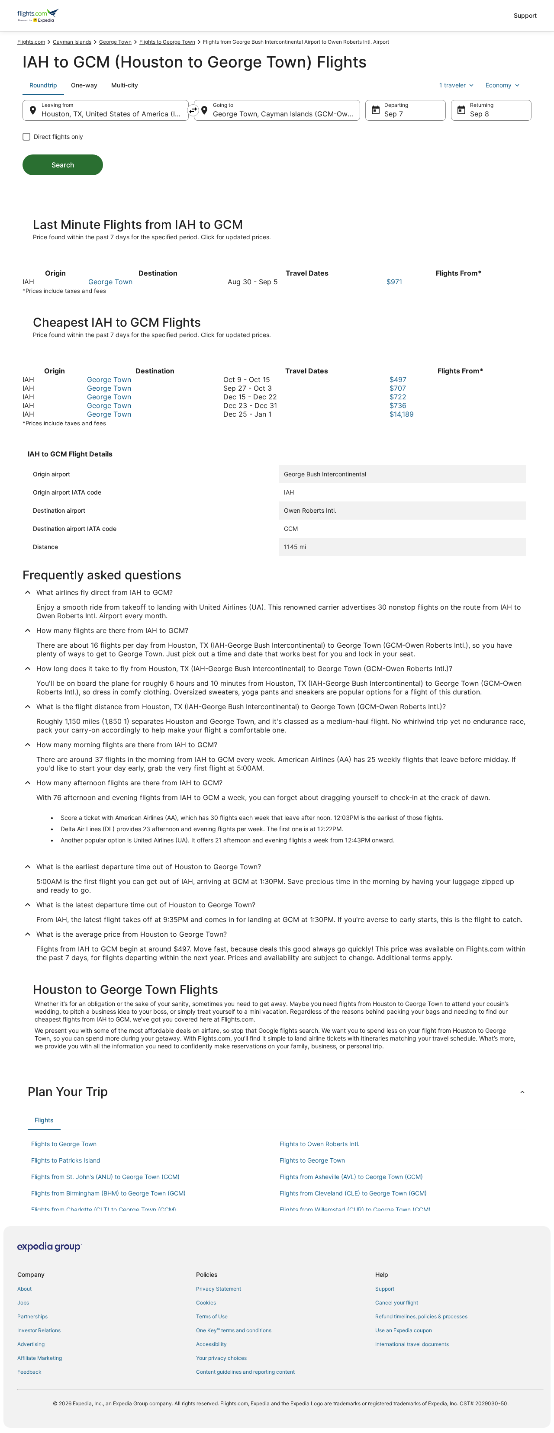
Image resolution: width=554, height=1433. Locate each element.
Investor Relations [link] (39, 1330)
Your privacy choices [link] (221, 1358)
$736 (398, 405)
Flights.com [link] (31, 42)
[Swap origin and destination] (193, 110)
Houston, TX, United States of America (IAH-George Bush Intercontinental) (115, 113)
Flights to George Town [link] (167, 42)
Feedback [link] (29, 1372)
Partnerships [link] (32, 1316)
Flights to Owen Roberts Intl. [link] (320, 1143)
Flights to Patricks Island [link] (65, 1160)
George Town (110, 281)
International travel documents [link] (412, 1344)
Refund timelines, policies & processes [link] (421, 1316)
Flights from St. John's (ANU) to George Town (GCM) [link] (105, 1176)
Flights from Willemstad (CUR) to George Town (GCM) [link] (355, 1209)
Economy (499, 85)
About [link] (24, 1288)
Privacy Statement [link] (218, 1288)
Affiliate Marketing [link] (39, 1358)
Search (63, 165)
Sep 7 (393, 113)
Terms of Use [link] (212, 1316)
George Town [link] (115, 42)
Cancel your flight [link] (396, 1302)
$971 (394, 281)
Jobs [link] (23, 1302)
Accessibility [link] (211, 1344)
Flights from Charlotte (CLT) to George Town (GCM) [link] (103, 1209)
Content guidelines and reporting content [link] (245, 1372)
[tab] (43, 85)
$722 (398, 396)
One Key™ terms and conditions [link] (233, 1330)
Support (525, 15)
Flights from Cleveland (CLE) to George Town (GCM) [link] (353, 1193)
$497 (398, 379)
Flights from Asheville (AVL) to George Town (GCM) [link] (351, 1176)
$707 (398, 388)
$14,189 (402, 414)
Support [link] (384, 1288)
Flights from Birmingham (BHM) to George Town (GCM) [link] (108, 1193)
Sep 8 (479, 113)
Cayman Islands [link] (72, 42)
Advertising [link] (31, 1344)
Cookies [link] (206, 1302)
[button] (277, 1092)
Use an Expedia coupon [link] (403, 1330)
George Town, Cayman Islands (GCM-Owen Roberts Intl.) (286, 113)
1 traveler (452, 85)
